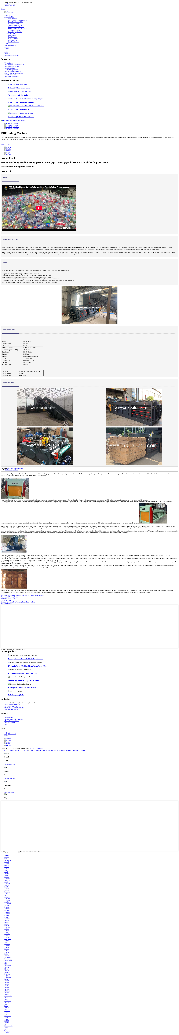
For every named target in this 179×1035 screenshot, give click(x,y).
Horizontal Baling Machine (37, 750)
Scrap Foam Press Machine (16, 27)
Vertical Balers (12, 18)
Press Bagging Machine (15, 32)
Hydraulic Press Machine (20, 750)
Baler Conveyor (13, 38)
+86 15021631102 (9, 5)
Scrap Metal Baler (13, 23)
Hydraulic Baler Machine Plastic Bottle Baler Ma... (27, 666)
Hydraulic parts (12, 40)
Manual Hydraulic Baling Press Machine (23, 680)
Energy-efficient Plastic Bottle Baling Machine (25, 659)
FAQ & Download (10, 45)
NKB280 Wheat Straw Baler (19, 88)
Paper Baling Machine (66, 750)
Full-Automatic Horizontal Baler (17, 20)
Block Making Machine (11, 70)
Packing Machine (6, 600)
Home (6, 52)
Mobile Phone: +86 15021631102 (14, 708)
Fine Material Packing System (9, 597)
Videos (6, 48)
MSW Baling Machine (11, 470)
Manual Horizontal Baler (15, 22)
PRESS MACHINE (7, 750)
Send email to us (5, 144)
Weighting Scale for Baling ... (19, 95)
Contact (6, 47)
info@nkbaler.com (9, 4)
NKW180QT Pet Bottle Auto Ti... (21, 117)
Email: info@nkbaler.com (12, 704)
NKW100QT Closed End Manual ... (22, 110)
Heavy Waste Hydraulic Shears (17, 28)
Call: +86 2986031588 (11, 706)
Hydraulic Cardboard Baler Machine (22, 673)
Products (7, 53)
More (6, 724)
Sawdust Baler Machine (15, 25)
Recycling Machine (6, 603)
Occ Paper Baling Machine (15, 468)
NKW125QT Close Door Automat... (22, 102)
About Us (7, 15)
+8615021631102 (9, 792)
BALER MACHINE (79, 750)
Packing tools (12, 35)
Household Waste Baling (8, 598)
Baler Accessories (9, 33)
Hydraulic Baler (9, 17)
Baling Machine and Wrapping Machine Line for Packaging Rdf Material (22, 595)
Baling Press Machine (52, 750)
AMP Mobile (39, 748)
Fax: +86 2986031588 (11, 709)
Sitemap (32, 748)
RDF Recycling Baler (16, 695)
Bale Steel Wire (12, 37)
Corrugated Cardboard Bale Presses (22, 688)
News (6, 43)
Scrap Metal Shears (14, 30)
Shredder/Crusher (13, 42)
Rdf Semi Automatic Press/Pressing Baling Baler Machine (18, 602)
